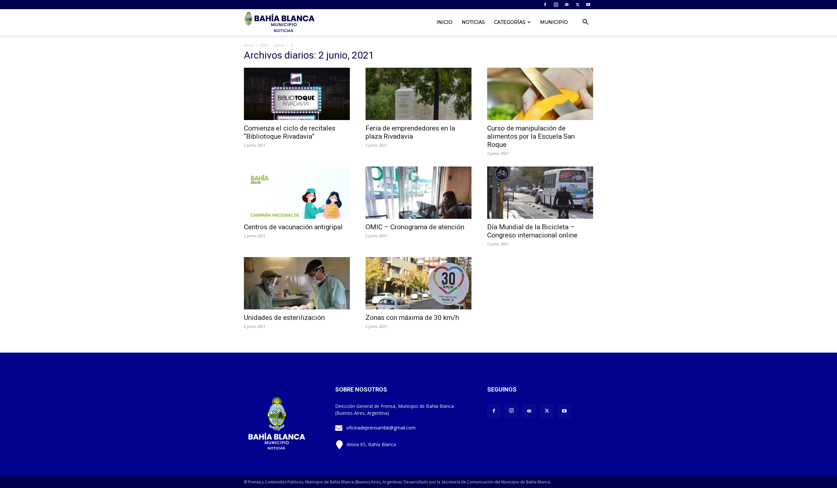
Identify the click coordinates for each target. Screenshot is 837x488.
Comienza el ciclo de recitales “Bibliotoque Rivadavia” (289, 132)
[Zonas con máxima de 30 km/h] (418, 283)
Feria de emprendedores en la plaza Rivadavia (410, 132)
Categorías (509, 22)
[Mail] (567, 4)
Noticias (473, 22)
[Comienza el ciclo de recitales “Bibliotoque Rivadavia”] (297, 94)
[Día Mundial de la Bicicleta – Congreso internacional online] (540, 192)
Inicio (444, 22)
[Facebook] (545, 4)
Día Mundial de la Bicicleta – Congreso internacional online (532, 231)
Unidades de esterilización (284, 318)
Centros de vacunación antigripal (293, 227)
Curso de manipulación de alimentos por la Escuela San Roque (531, 136)
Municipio (554, 22)
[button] (585, 23)
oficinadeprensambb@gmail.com (381, 428)
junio (279, 45)
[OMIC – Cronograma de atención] (418, 192)
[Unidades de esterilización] (297, 283)
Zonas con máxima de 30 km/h (412, 318)
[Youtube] (588, 4)
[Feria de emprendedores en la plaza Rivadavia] (418, 94)
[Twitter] (577, 4)
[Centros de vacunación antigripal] (297, 192)
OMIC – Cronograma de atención (415, 227)
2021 (264, 45)
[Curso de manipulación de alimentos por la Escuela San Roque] (540, 94)
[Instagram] (556, 4)
